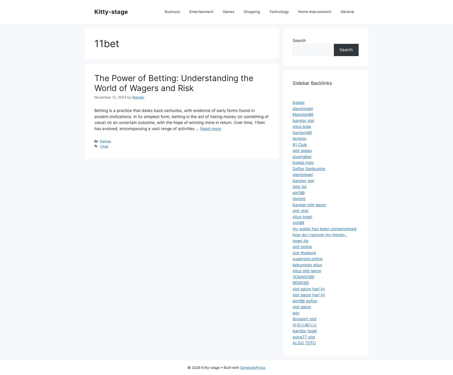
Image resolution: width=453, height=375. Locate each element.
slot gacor (302, 307)
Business (172, 11)
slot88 (298, 222)
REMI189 (301, 282)
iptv (296, 313)
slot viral (300, 210)
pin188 (299, 192)
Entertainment (201, 11)
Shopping (252, 11)
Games (228, 11)
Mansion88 (303, 114)
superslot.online (308, 258)
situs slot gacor (307, 270)
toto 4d (299, 186)
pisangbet (302, 156)
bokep (298, 102)
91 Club (300, 144)
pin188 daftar (305, 301)
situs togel (302, 216)
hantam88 (302, 132)
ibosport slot (304, 319)
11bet (104, 146)
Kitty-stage (111, 11)
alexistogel (303, 108)
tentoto (299, 138)
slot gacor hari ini (309, 289)
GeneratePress (252, 367)
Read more (210, 128)
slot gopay (302, 150)
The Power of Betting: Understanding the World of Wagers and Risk (173, 83)
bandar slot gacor (309, 204)
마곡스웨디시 (305, 325)
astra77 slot (304, 337)
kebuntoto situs (307, 265)
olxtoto (299, 198)
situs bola (302, 126)
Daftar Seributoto (309, 168)
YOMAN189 (303, 277)
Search (299, 40)
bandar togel (305, 331)
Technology (279, 11)
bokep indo (303, 162)
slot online (302, 246)
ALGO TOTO (304, 343)
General (347, 11)
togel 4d (300, 241)
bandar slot (303, 120)
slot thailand (304, 253)
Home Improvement (314, 11)
